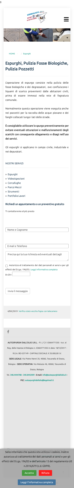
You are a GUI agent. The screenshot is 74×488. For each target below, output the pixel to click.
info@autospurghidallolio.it (54, 375)
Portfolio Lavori (16, 195)
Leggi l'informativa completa (36, 482)
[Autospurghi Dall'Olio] (37, 16)
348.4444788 (16, 375)
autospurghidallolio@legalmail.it (39, 380)
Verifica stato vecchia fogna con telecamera (38, 311)
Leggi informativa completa (44, 269)
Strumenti (13, 191)
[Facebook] (8, 331)
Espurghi (27, 54)
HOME (12, 54)
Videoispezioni (16, 178)
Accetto (29, 473)
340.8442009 (28, 375)
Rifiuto (45, 473)
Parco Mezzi (15, 187)
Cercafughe (14, 182)
